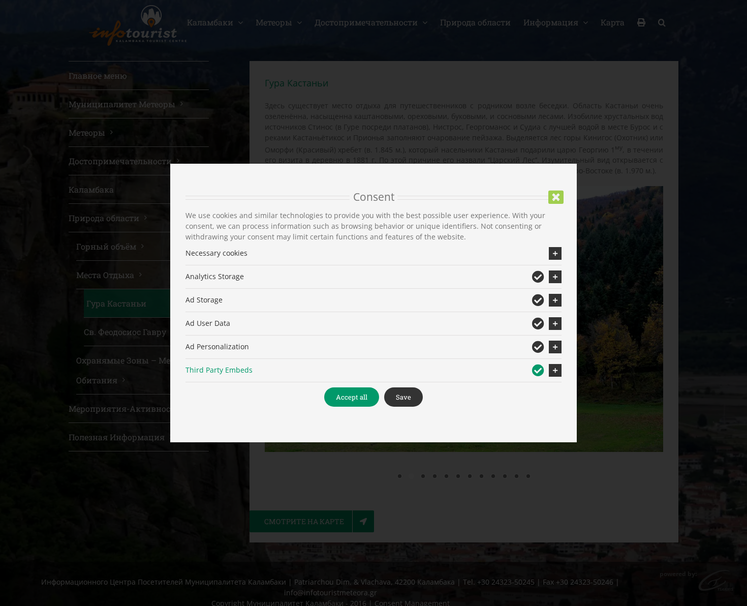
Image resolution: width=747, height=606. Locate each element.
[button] (373, 253)
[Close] (556, 197)
